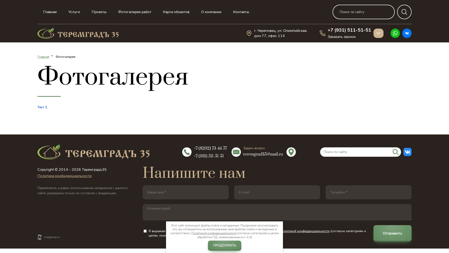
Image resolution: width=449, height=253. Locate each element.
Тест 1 (42, 107)
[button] (342, 36)
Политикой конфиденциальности (214, 233)
